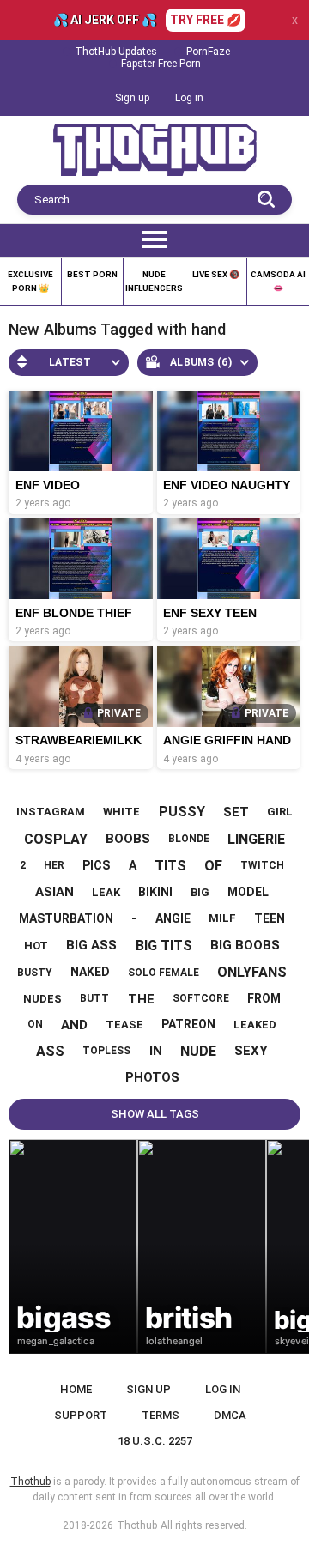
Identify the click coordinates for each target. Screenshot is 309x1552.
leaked (254, 1024)
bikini (155, 892)
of (213, 866)
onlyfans (252, 972)
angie (173, 918)
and (74, 1025)
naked (90, 972)
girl (280, 811)
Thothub (137, 1525)
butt (94, 998)
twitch (262, 865)
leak (106, 892)
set (236, 812)
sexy (251, 1050)
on (35, 1024)
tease (124, 1024)
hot (36, 945)
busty (34, 973)
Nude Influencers (154, 281)
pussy (182, 811)
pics (96, 865)
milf (222, 918)
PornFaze (208, 51)
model (248, 892)
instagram (50, 811)
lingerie (256, 839)
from (264, 998)
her (54, 865)
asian (54, 892)
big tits (164, 945)
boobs (128, 838)
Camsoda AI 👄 (278, 281)
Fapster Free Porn (161, 64)
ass (50, 1051)
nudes (42, 998)
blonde (188, 839)
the (141, 999)
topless (106, 1051)
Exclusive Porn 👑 (30, 281)
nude (198, 1051)
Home (76, 1389)
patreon (188, 1024)
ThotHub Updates (116, 51)
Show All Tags (155, 1113)
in (155, 1050)
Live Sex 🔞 (215, 274)
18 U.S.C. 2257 (155, 1440)
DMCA (230, 1415)
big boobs (245, 945)
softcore (201, 998)
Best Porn (92, 274)
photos (152, 1077)
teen (269, 918)
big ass (91, 945)
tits (170, 866)
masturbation (66, 918)
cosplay (56, 839)
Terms (160, 1415)
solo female (163, 973)
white (121, 811)
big (200, 892)
